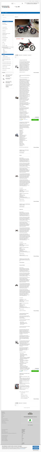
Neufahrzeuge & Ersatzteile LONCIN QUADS (6, 60)
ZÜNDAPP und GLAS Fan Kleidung (6, 68)
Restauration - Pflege (4, 45)
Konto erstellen (4, 23)
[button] (30, 1)
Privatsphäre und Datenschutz (5, 420)
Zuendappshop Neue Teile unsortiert (6, 65)
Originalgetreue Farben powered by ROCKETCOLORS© (6, 34)
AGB (2, 417)
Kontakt (2, 414)
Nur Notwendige (36, 448)
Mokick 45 (4, 54)
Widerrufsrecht (3, 413)
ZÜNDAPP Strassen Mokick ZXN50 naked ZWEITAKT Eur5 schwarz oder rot (24, 260)
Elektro (3, 49)
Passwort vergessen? (4, 24)
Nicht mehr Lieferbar (5, 56)
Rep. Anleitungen (4, 40)
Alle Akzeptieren (36, 446)
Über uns (6, 12)
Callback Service (3, 421)
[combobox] (20, 55)
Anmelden (7, 21)
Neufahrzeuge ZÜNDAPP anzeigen (7, 48)
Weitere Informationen (36, 450)
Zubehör (3, 42)
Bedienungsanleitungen (5, 37)
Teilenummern (4, 30)
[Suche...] (22, 3)
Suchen (3, 12)
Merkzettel (37, 1)
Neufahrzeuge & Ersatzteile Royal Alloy (6, 63)
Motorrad (4, 55)
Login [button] (33, 1)
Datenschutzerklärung (22, 448)
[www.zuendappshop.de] (6, 7)
